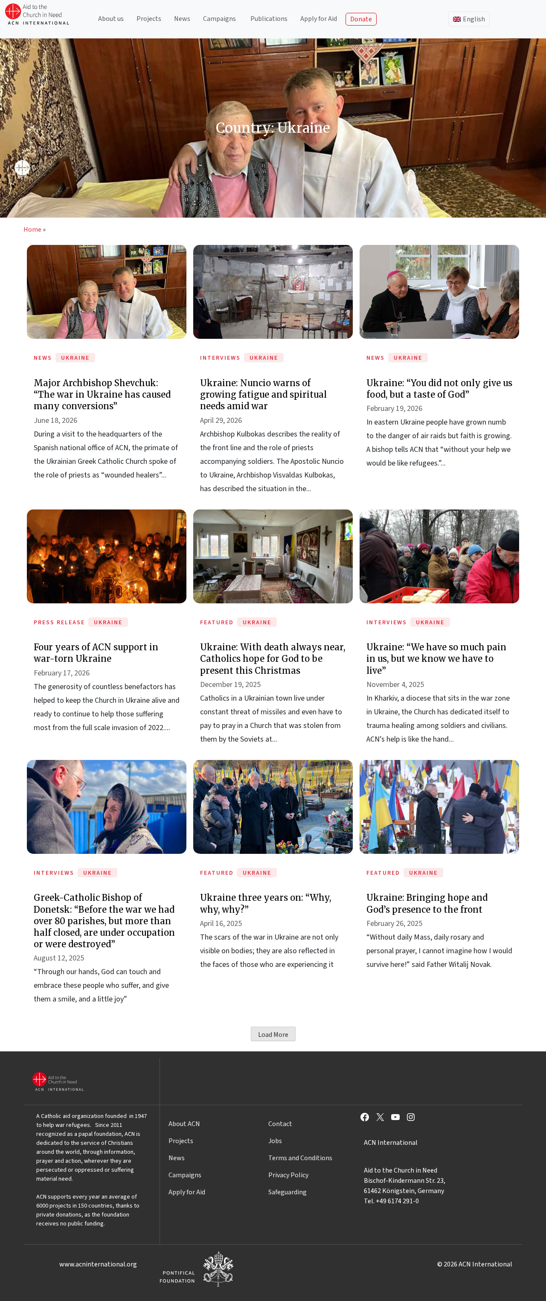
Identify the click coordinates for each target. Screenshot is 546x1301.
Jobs (275, 1141)
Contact (280, 1124)
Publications (269, 18)
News (182, 18)
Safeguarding (287, 1192)
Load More (273, 1034)
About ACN (184, 1124)
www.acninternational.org (98, 1264)
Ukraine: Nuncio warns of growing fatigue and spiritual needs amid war (263, 394)
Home (32, 229)
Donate (361, 19)
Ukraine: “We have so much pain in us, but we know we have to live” (436, 658)
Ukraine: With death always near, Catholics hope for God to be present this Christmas (272, 658)
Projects (148, 18)
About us (111, 18)
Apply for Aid (318, 18)
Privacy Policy (288, 1175)
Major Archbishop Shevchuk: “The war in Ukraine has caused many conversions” (102, 394)
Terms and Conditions (300, 1158)
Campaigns (219, 18)
